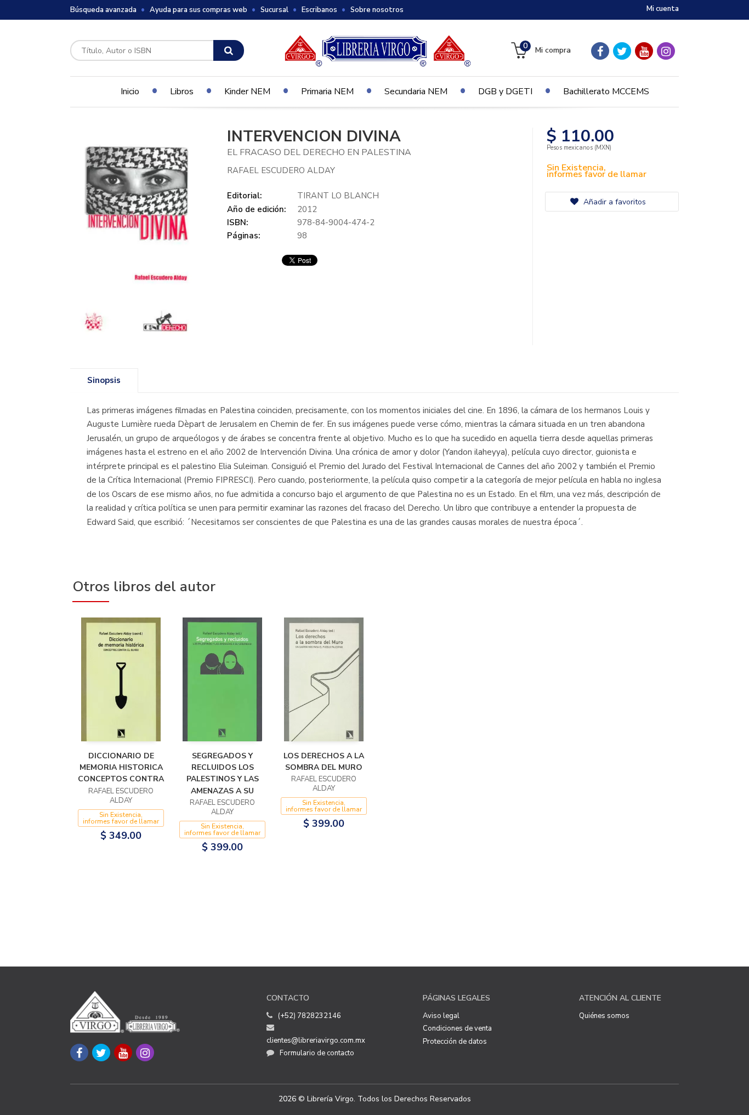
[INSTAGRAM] (666, 51)
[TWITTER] (622, 51)
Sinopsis (104, 380)
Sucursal (274, 10)
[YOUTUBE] (644, 51)
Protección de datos (455, 1042)
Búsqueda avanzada (103, 10)
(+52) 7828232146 (309, 1016)
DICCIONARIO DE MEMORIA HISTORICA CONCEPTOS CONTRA (121, 768)
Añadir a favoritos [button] (613, 202)
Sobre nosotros (377, 10)
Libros (182, 91)
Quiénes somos (604, 1016)
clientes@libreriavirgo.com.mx (315, 1040)
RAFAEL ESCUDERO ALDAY (281, 170)
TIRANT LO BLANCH (338, 195)
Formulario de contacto (317, 1053)
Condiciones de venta (457, 1028)
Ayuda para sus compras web (198, 10)
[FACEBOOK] (600, 51)
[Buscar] (228, 50)
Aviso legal (441, 1016)
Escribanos (319, 10)
